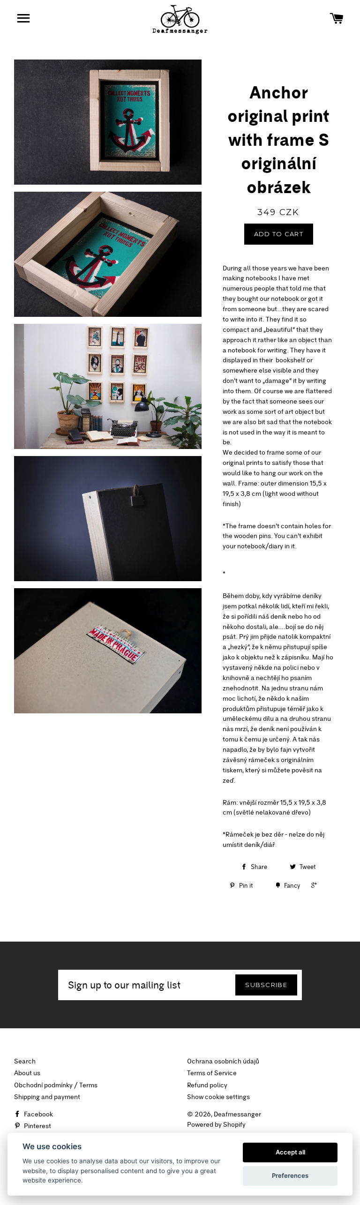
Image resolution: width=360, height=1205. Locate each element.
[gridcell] (278, 536)
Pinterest (36, 1126)
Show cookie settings (218, 1097)
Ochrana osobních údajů (223, 1061)
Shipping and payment (47, 1097)
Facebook (37, 1114)
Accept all (290, 1152)
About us (27, 1073)
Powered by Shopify (216, 1124)
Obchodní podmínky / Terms (56, 1085)
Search (25, 1061)
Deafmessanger (237, 1114)
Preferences (290, 1175)
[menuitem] (278, 557)
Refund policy (207, 1085)
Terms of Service (212, 1073)
